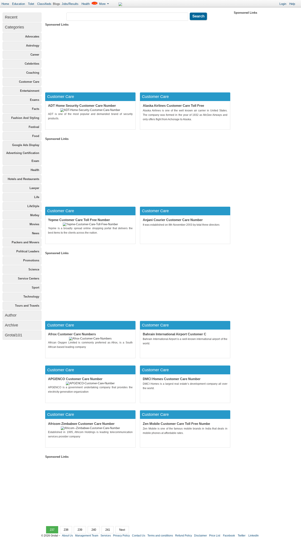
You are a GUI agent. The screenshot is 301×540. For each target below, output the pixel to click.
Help (292, 4)
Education (18, 4)
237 (52, 529)
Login (282, 4)
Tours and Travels (27, 305)
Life (36, 197)
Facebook (228, 535)
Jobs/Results (70, 4)
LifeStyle (33, 206)
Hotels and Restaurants (23, 179)
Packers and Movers (25, 242)
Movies (34, 224)
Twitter (241, 535)
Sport (35, 287)
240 (93, 529)
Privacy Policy (121, 535)
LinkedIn (253, 535)
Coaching (32, 72)
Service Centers (28, 278)
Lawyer (34, 188)
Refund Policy (183, 535)
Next (122, 529)
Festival (34, 127)
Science (33, 269)
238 (66, 529)
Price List (214, 535)
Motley (34, 215)
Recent (11, 17)
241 (107, 529)
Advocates (32, 36)
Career (34, 54)
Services (105, 535)
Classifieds (44, 4)
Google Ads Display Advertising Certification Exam (22, 153)
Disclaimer (200, 535)
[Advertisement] (137, 58)
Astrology (32, 45)
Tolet (31, 4)
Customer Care (29, 81)
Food (35, 136)
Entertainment (29, 90)
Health (86, 4)
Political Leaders (27, 251)
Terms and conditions (160, 535)
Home (5, 4)
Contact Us (138, 535)
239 (80, 529)
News (35, 233)
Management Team (86, 535)
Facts (35, 109)
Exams (34, 99)
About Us (67, 535)
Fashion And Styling (25, 118)
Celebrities (32, 63)
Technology (31, 296)
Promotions (31, 260)
